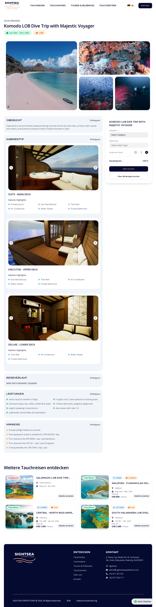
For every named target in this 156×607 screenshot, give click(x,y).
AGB (69, 600)
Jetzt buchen (129, 169)
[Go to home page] (12, 5)
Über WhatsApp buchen (129, 176)
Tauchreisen (37, 5)
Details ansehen (66, 496)
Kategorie (113, 130)
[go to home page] (24, 558)
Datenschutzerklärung (86, 600)
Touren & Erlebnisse (82, 5)
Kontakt (145, 6)
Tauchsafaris (58, 5)
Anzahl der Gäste (116, 152)
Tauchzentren (107, 5)
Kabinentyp (113, 141)
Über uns (77, 574)
